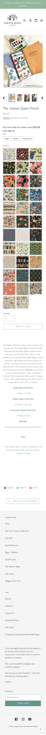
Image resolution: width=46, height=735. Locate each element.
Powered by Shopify (31, 726)
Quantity (6, 313)
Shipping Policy (12, 620)
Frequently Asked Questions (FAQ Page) (22, 634)
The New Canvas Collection (17, 531)
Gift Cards (9, 574)
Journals (8, 538)
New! (7, 523)
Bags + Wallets (11, 552)
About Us (9, 606)
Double (15, 139)
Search (8, 599)
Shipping (6, 118)
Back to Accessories (25, 501)
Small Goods (10, 559)
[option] (12, 98)
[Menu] (41, 20)
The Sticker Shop (12, 566)
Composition (27, 139)
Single (6, 139)
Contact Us (9, 613)
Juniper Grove (19, 726)
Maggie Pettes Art (13, 581)
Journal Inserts (11, 545)
